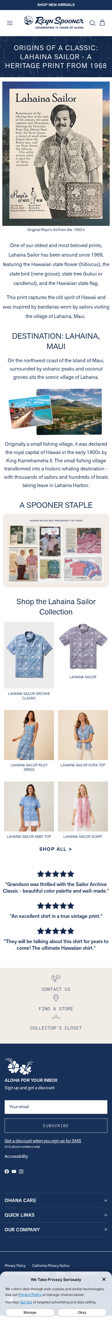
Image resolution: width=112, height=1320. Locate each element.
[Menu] (9, 23)
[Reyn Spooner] (54, 23)
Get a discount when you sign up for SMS (43, 1141)
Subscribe (56, 1125)
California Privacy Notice (51, 1265)
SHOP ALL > (56, 849)
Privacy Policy (15, 1265)
